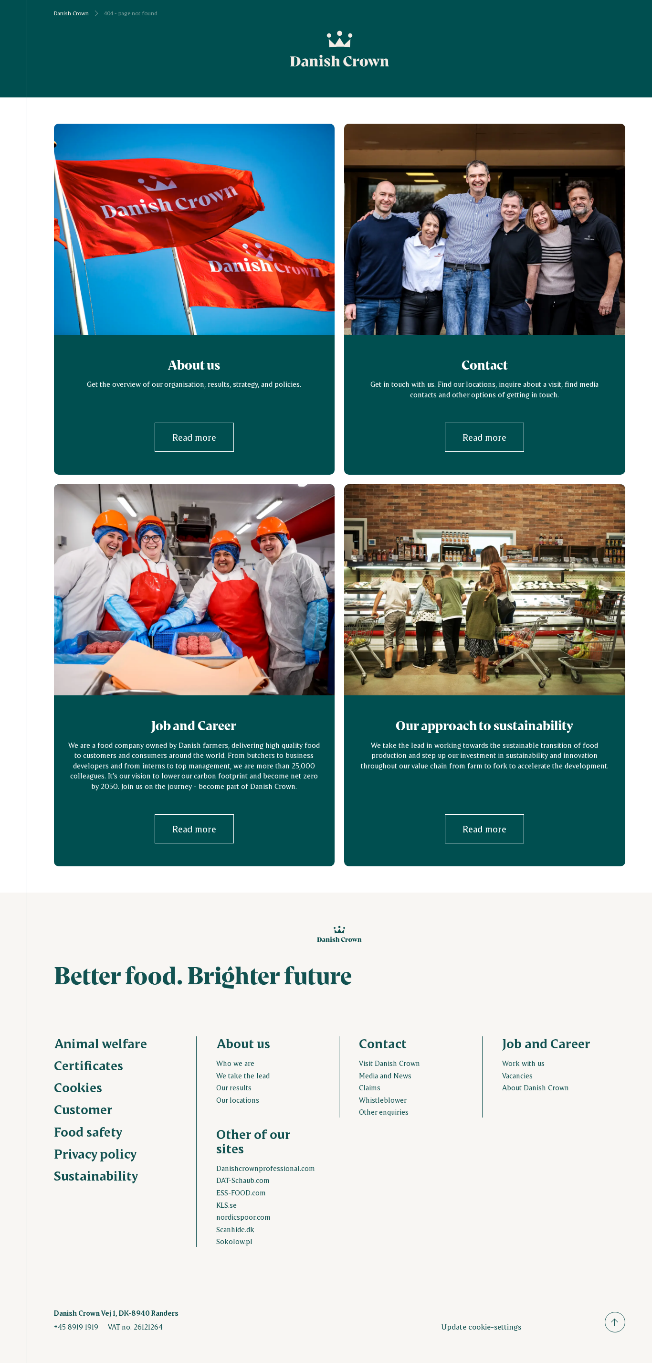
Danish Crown (71, 13)
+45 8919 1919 (76, 1326)
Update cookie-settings (481, 1326)
